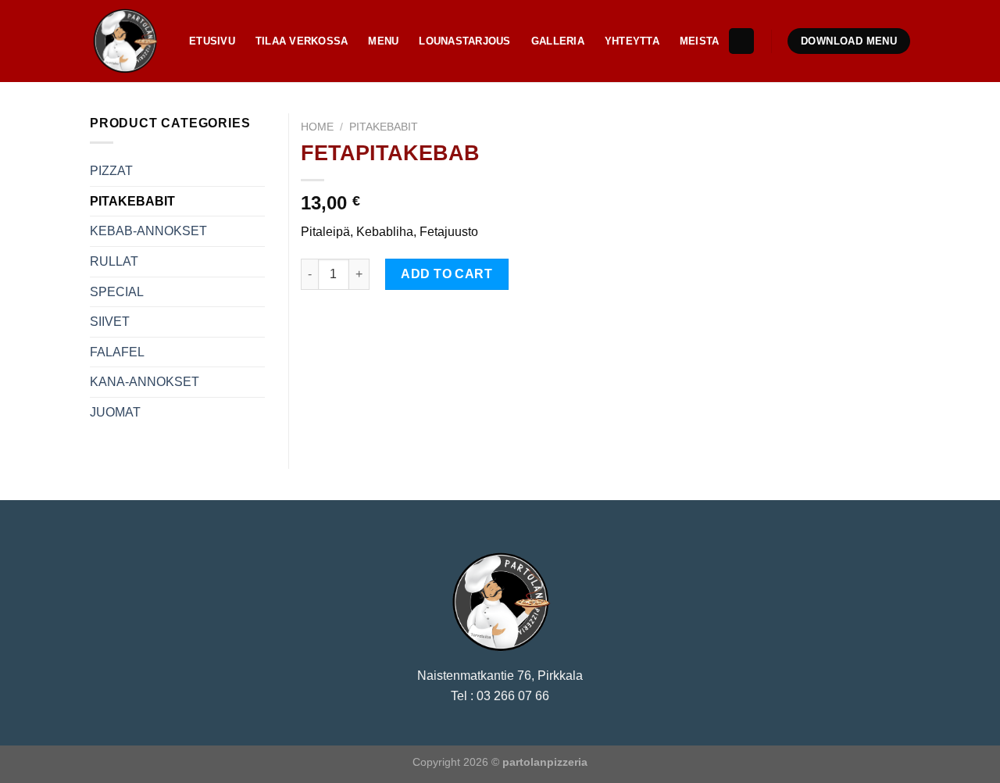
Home (317, 127)
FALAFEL (117, 352)
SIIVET (110, 321)
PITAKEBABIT (383, 127)
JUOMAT (115, 412)
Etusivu (212, 41)
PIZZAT (111, 170)
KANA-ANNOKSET (144, 381)
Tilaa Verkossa (301, 41)
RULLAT (114, 261)
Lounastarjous (464, 41)
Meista (700, 41)
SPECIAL (117, 292)
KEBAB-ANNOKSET (148, 231)
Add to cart (446, 274)
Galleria (557, 41)
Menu (383, 41)
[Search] (741, 41)
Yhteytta (632, 41)
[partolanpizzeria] (128, 41)
